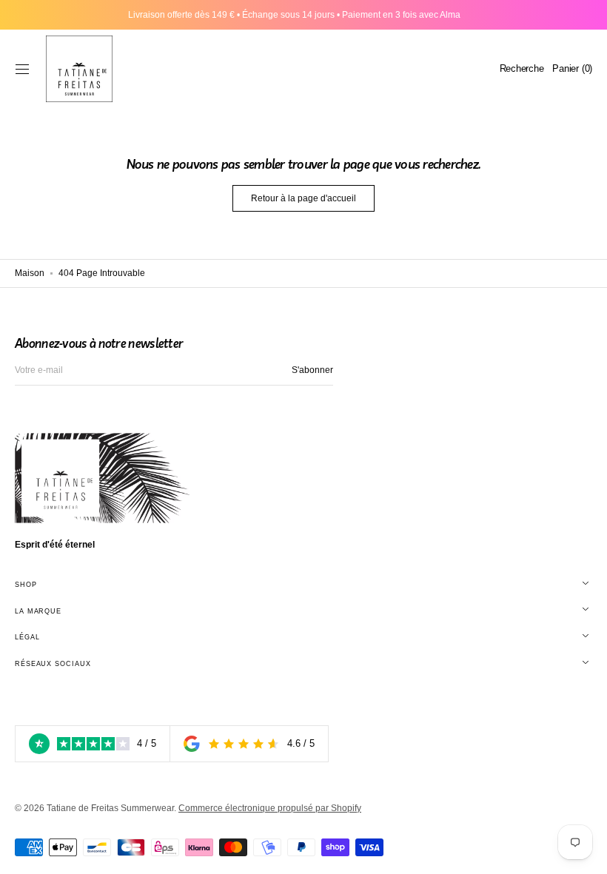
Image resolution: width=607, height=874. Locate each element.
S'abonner (312, 370)
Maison (29, 273)
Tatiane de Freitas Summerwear (110, 808)
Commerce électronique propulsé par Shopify (269, 808)
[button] (22, 69)
